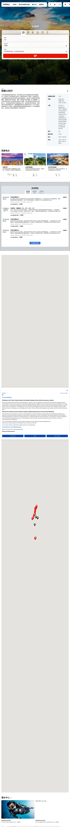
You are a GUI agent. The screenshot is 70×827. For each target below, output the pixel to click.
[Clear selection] (66, 46)
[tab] (28, 192)
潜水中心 (5, 798)
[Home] (6, 4)
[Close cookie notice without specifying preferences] (67, 390)
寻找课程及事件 (35, 243)
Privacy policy (64, 393)
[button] (35, 524)
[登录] (65, 4)
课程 (5, 37)
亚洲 (2, 89)
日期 (5, 49)
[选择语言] (54, 4)
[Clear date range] (66, 51)
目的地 (6, 43)
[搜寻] (50, 4)
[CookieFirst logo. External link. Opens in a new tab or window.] (2, 395)
